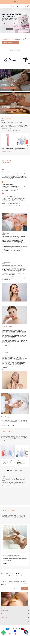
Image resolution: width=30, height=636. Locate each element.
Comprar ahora (6, 88)
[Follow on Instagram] (21, 575)
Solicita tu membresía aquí (8, 42)
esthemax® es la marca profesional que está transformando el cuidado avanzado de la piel (14, 552)
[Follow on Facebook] (17, 575)
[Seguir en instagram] (15, 1)
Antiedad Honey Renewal (21, 148)
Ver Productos (6, 282)
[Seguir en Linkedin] (17, 1)
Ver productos (6, 253)
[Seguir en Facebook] (13, 1)
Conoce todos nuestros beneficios (12, 205)
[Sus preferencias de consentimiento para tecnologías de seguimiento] (28, 634)
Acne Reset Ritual (7, 460)
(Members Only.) (8, 151)
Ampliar (5, 563)
